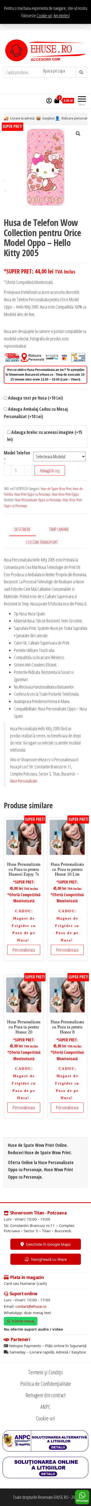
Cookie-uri (44, 15)
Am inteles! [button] (62, 15)
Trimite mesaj (22, 1321)
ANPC (45, 1406)
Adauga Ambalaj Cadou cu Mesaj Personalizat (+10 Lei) (36, 412)
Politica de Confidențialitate (45, 1383)
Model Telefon (17, 453)
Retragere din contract (45, 1395)
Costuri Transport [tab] (42, 542)
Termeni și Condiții (45, 1372)
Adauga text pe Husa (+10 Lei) (35, 398)
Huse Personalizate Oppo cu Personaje (38, 499)
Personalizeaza (24, 950)
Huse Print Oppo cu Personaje (32, 494)
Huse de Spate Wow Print (56, 488)
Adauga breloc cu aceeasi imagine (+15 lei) (44, 436)
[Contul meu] (49, 100)
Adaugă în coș (50, 470)
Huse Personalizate (23, 781)
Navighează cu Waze (49, 1259)
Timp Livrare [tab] (59, 529)
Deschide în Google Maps (48, 1244)
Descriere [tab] (22, 529)
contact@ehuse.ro (31, 1306)
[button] (78, 133)
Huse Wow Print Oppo (65, 494)
